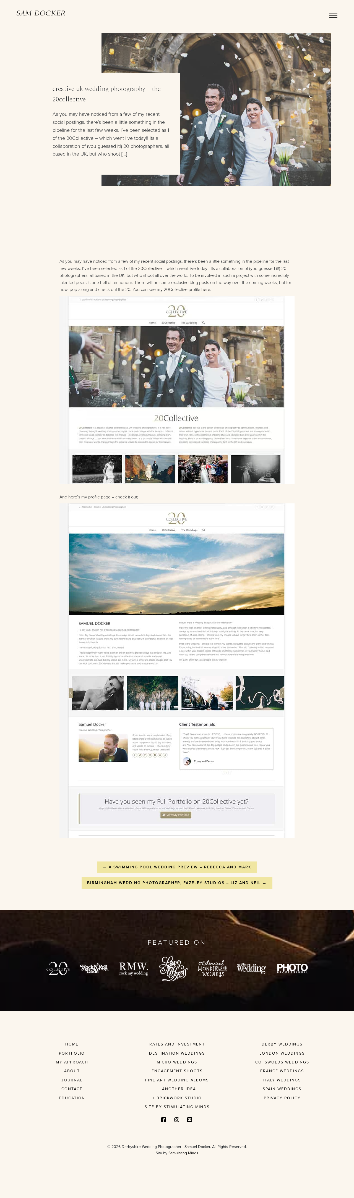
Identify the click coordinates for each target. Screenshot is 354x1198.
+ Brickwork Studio (177, 1098)
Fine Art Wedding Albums (177, 1080)
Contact (71, 1089)
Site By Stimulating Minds (177, 1107)
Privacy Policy (282, 1098)
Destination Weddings (177, 1053)
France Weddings (282, 1071)
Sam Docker (41, 13)
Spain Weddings (282, 1089)
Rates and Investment (177, 1044)
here (205, 289)
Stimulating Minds (183, 1153)
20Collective (150, 268)
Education (72, 1098)
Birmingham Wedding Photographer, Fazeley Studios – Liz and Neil (177, 883)
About (72, 1071)
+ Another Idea (177, 1089)
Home (72, 1044)
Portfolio (72, 1053)
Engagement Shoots (177, 1071)
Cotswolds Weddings (282, 1062)
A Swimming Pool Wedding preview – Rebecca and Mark (177, 867)
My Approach (72, 1062)
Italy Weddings (282, 1080)
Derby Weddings (282, 1044)
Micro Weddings (177, 1062)
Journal (72, 1080)
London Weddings (282, 1053)
